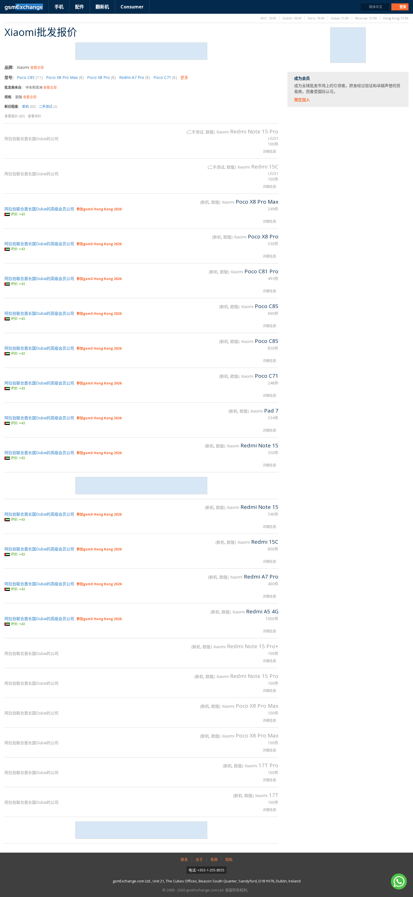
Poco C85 (30, 77)
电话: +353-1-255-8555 (206, 870)
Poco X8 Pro (101, 77)
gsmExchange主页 (23, 7)
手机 (59, 7)
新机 (29, 106)
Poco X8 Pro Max (65, 77)
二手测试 (48, 106)
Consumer (132, 7)
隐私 (229, 859)
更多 (184, 77)
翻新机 (102, 7)
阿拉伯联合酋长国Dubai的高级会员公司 (39, 208)
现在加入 (302, 99)
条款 (214, 859)
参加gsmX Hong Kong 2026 (99, 209)
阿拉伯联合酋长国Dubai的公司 (31, 138)
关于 (199, 859)
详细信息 (269, 151)
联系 (184, 859)
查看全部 (37, 67)
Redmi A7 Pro (134, 77)
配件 (79, 7)
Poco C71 (165, 77)
